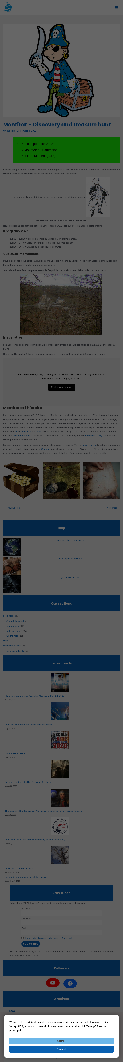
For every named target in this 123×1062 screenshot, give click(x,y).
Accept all (61, 1049)
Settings (61, 1041)
